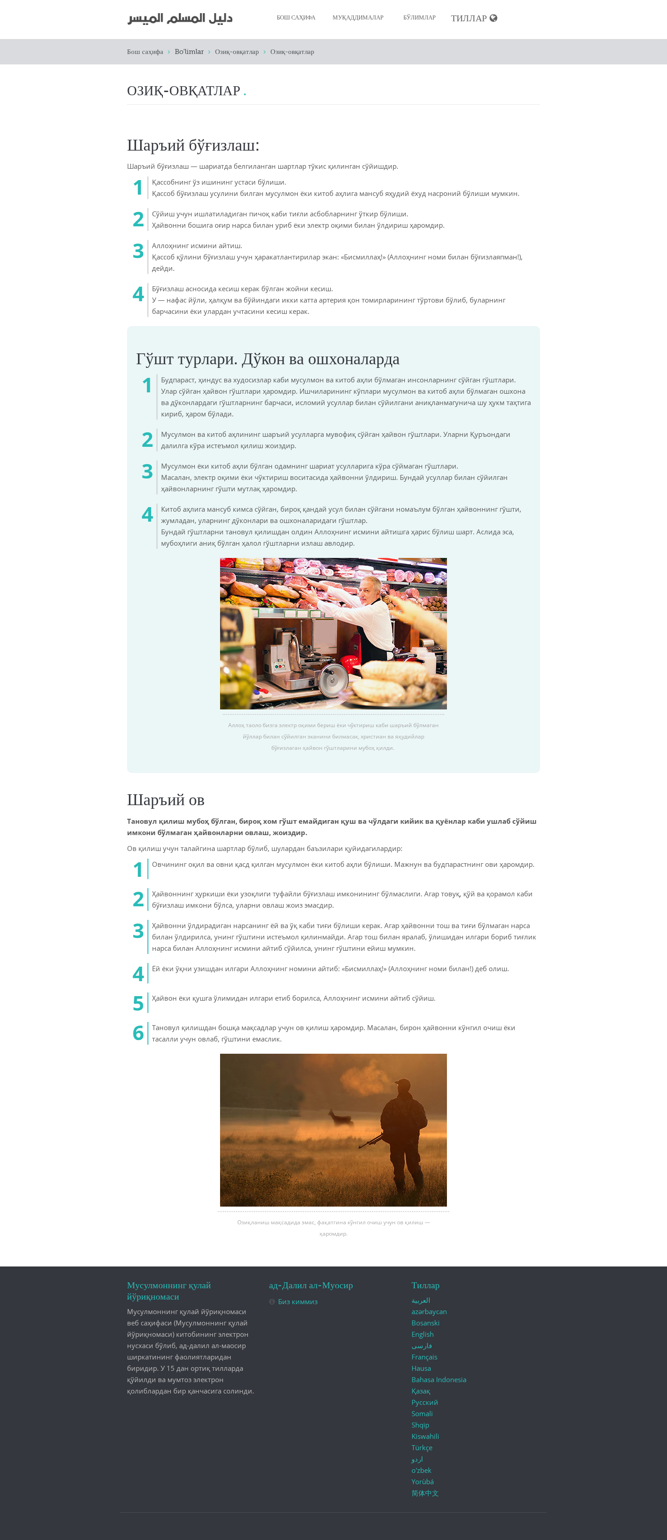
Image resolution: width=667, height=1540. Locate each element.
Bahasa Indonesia (439, 1379)
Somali (422, 1413)
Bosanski (426, 1322)
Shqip (420, 1424)
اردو (417, 1458)
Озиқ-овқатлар (237, 52)
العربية (421, 1300)
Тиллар (469, 19)
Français (424, 1356)
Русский (425, 1402)
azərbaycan (429, 1311)
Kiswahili (425, 1436)
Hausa (421, 1368)
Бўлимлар (419, 18)
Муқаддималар (358, 18)
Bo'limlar (189, 52)
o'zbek (422, 1470)
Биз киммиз (298, 1301)
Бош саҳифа (296, 18)
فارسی (422, 1345)
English (423, 1334)
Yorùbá (423, 1481)
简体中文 (425, 1492)
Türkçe (422, 1447)
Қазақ (421, 1390)
